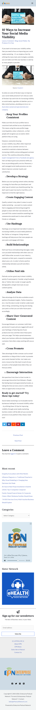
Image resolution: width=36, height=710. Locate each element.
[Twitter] (16, 683)
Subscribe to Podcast (18, 649)
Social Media (23, 41)
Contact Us (18, 652)
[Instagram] (20, 683)
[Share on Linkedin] (22, 424)
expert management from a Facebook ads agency (18, 158)
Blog (16, 41)
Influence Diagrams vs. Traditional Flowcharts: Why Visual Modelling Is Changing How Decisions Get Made (17, 480)
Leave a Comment (8, 41)
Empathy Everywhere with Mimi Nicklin (15, 474)
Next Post (18, 441)
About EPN (18, 644)
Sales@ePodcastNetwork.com (18, 701)
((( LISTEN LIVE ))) (18, 641)
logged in (13, 454)
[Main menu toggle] (32, 3)
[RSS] (24, 683)
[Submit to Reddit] (13, 424)
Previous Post (18, 435)
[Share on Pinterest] (18, 424)
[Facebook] (12, 683)
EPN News (18, 647)
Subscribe (18, 634)
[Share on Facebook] (9, 424)
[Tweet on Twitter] (4, 424)
